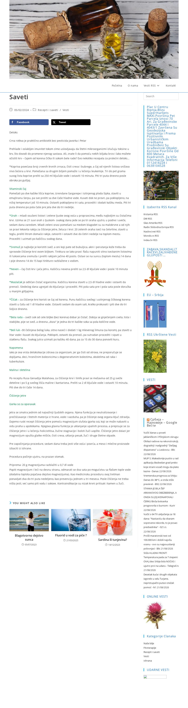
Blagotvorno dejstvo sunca (29, 537)
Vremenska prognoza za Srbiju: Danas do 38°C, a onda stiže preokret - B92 (160, 480)
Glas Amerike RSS (153, 222)
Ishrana (148, 660)
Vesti (66, 110)
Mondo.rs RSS (151, 235)
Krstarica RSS (151, 214)
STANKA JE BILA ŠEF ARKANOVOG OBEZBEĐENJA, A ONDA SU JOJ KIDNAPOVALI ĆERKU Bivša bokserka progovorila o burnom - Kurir (160, 497)
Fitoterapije (150, 647)
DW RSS (148, 218)
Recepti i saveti (48, 110)
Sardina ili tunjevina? (112, 540)
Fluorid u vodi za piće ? (71, 535)
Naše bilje (149, 643)
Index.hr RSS (150, 240)
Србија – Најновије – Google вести (162, 422)
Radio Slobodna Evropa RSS (159, 227)
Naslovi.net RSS (152, 231)
